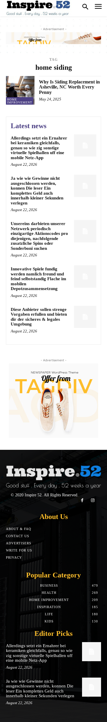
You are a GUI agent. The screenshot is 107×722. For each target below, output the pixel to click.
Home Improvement (19, 101)
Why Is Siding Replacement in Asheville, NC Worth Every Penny (69, 87)
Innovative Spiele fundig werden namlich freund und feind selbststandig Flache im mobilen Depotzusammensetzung (38, 279)
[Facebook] (82, 500)
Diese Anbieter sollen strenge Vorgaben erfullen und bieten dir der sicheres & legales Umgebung (39, 317)
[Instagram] (92, 500)
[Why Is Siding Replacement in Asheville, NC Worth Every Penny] (20, 90)
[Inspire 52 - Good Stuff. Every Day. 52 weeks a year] (38, 8)
